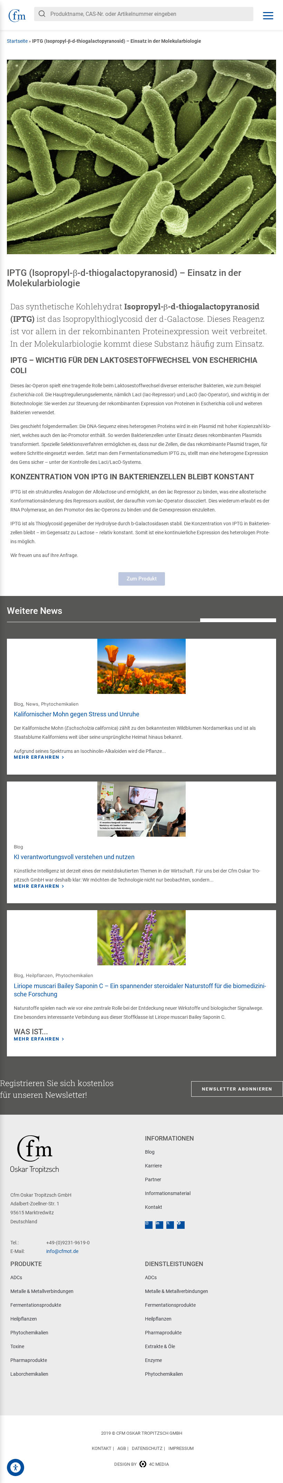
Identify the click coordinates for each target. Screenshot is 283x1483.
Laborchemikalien (29, 1374)
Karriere (153, 1165)
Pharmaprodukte (28, 1360)
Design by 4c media (141, 1464)
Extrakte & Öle (160, 1346)
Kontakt (153, 1207)
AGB (121, 1448)
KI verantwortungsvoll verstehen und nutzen (74, 856)
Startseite (17, 41)
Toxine (17, 1346)
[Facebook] (181, 1225)
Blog (18, 704)
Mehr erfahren (37, 757)
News (32, 704)
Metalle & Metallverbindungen (42, 1291)
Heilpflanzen (39, 975)
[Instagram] (149, 1225)
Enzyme (153, 1360)
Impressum (181, 1448)
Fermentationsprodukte (35, 1305)
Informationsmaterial (168, 1193)
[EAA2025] (15, 1467)
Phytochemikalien (60, 704)
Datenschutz (147, 1448)
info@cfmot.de (62, 1251)
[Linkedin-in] (159, 1225)
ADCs (16, 1277)
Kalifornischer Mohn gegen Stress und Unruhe (76, 714)
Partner (153, 1179)
